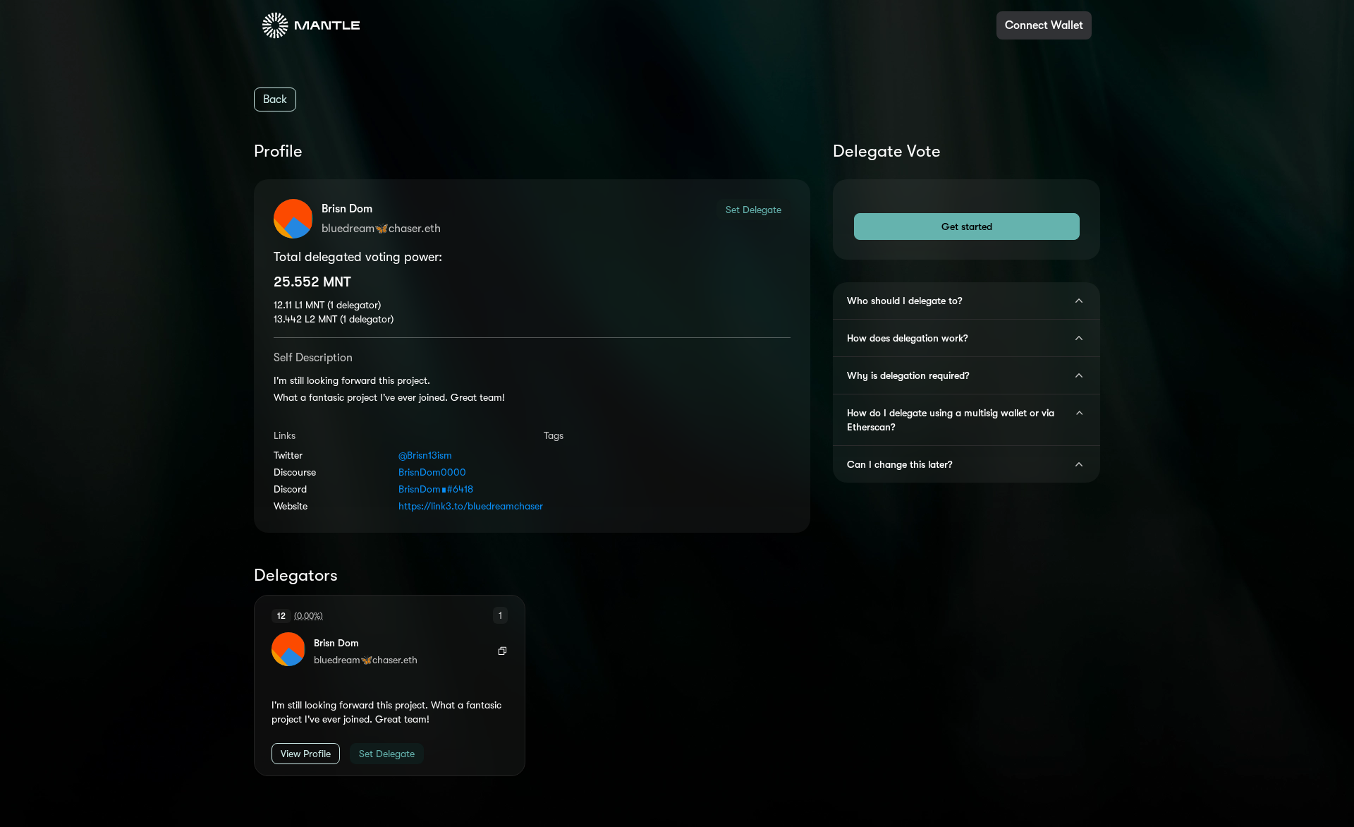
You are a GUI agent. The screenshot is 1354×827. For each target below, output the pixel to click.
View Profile (306, 753)
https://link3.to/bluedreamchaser (459, 506)
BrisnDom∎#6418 (435, 489)
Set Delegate (753, 209)
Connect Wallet (1044, 25)
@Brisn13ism (425, 455)
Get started (966, 226)
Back (275, 99)
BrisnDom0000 (432, 472)
